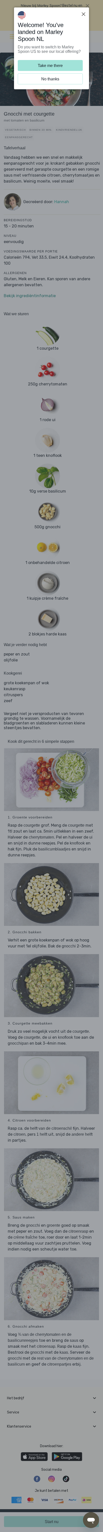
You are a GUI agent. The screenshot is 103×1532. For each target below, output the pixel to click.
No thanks (50, 79)
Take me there (50, 65)
